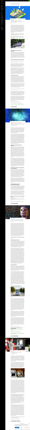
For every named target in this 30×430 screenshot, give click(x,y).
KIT (12, 203)
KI (11, 203)
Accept (17, 427)
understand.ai (14, 34)
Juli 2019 (1, 13)
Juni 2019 (1, 14)
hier (12, 196)
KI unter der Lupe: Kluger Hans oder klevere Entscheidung (16, 103)
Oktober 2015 (2, 21)
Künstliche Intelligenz (16, 203)
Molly (21, 232)
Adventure (2, 6)
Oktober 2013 (2, 24)
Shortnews (2, 9)
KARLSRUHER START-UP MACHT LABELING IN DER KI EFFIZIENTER (17, 21)
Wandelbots (21, 405)
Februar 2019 (2, 16)
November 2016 (2, 19)
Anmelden (1, 27)
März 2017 (2, 18)
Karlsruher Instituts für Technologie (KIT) (17, 131)
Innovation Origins (21, 201)
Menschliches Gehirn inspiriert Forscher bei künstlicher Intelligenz (17, 104)
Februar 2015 (2, 23)
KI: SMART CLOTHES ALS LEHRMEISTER (16, 353)
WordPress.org (2, 29)
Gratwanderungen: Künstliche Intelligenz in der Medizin (17, 124)
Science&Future (12, 19)
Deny (21, 427)
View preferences (27, 427)
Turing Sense (21, 362)
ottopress (2, 0)
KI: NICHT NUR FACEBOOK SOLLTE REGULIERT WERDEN (17, 220)
